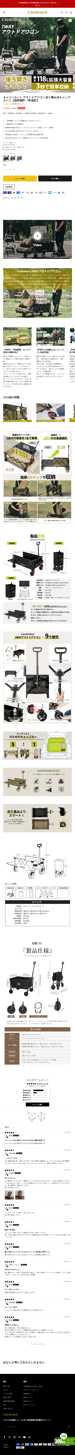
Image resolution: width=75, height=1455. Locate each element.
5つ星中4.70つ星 (42, 1084)
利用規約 (26, 1394)
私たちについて (28, 1405)
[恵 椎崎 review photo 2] (20, 1195)
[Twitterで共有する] (15, 197)
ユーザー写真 (7, 1394)
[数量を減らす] (6, 169)
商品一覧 (6, 1386)
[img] (9, 1132)
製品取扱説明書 (8, 1401)
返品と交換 (7, 1397)
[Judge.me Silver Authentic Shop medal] (32, 1116)
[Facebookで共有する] (12, 197)
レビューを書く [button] (37, 1104)
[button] (8, 104)
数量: (5, 165)
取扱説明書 (8, 187)
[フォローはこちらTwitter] (9, 1437)
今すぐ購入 (55, 178)
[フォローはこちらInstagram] (14, 1437)
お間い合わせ (7, 1408)
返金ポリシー (28, 1401)
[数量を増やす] (14, 169)
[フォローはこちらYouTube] (24, 1437)
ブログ (5, 1390)
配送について (28, 1397)
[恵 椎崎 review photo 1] (9, 1195)
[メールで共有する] (22, 197)
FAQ (4, 1405)
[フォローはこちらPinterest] (19, 1437)
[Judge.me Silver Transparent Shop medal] (42, 1116)
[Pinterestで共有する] (18, 197)
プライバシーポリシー (31, 1390)
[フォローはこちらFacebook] (4, 1437)
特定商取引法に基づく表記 (32, 1386)
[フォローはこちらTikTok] (29, 1437)
